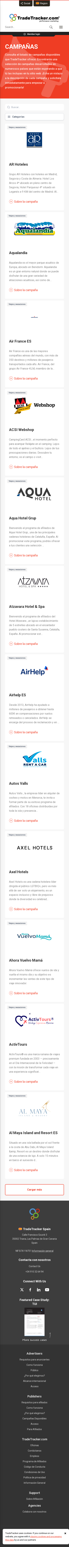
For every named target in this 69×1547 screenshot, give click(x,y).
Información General (34, 1483)
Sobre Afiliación (34, 1499)
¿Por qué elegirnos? (34, 1375)
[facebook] (30, 1290)
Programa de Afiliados (34, 1461)
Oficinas (34, 1445)
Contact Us (34, 1266)
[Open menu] (61, 27)
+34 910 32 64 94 (34, 1271)
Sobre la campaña (26, 201)
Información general (42, 1251)
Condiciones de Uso (34, 1472)
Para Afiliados (34, 1429)
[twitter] (22, 1290)
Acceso (35, 1386)
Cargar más (34, 1189)
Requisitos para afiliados (34, 1402)
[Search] (51, 27)
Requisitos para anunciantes (35, 1359)
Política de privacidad (34, 1477)
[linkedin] (39, 1290)
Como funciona (34, 1365)
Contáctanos (34, 1450)
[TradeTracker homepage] (34, 18)
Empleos (34, 1456)
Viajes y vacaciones (17, 127)
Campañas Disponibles (34, 1418)
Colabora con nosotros (34, 1511)
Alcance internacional (34, 1381)
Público (34, 1370)
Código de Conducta (34, 1466)
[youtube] (47, 1290)
